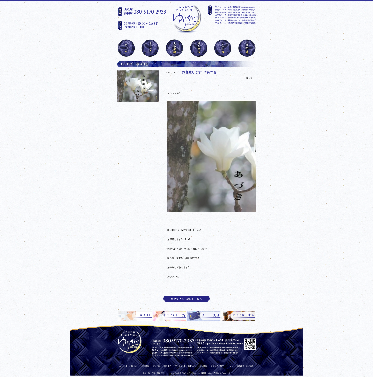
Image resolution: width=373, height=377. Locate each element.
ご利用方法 (191, 366)
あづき (250, 78)
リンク (230, 366)
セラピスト (133, 366)
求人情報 (203, 366)
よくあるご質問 (217, 366)
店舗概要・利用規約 (245, 366)
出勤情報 (145, 366)
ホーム (122, 366)
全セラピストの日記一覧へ (186, 298)
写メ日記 (156, 366)
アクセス (179, 366)
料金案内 (167, 366)
